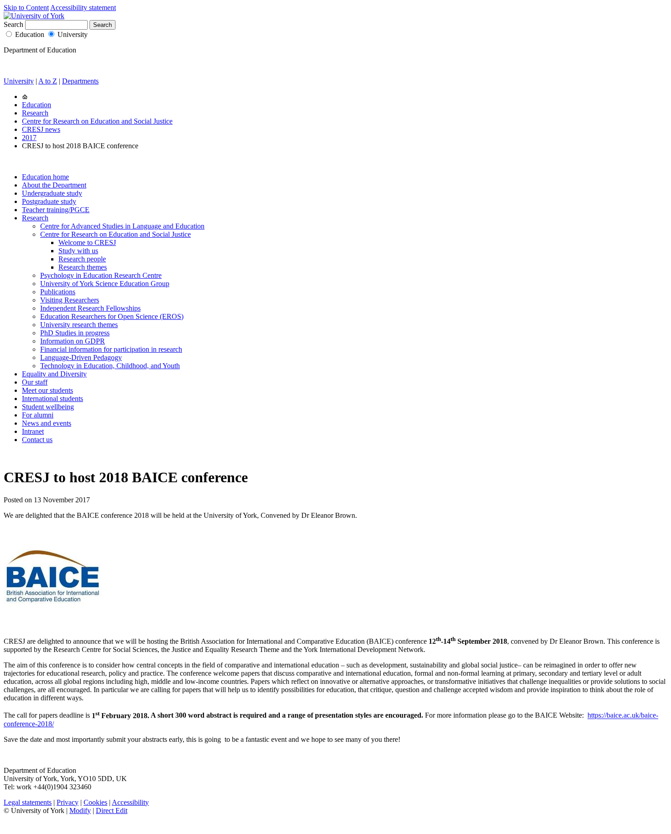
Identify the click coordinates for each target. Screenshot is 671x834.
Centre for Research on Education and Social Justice (97, 121)
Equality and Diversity (54, 374)
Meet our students (47, 390)
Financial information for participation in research (111, 349)
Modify (80, 810)
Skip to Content (26, 7)
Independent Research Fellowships (90, 308)
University (73, 34)
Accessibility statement (83, 7)
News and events (46, 423)
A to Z (47, 81)
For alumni (37, 415)
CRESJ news (41, 129)
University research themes (79, 324)
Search (13, 24)
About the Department (54, 185)
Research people (82, 259)
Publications (57, 292)
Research (35, 113)
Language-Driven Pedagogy (81, 357)
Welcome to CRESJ (87, 242)
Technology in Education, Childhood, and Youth (110, 366)
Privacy (68, 802)
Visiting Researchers (69, 300)
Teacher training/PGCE (55, 210)
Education (29, 34)
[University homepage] (25, 96)
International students (52, 398)
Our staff (34, 382)
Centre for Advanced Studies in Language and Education (122, 226)
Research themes (82, 267)
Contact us (37, 439)
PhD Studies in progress (75, 333)
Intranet (33, 431)
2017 (29, 137)
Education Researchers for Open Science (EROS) (111, 316)
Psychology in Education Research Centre (101, 275)
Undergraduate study (52, 193)
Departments (80, 81)
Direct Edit (111, 810)
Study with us (78, 251)
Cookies (95, 802)
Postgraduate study (49, 201)
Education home (45, 177)
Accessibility (130, 802)
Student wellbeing (48, 407)
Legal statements (28, 802)
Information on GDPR (72, 341)
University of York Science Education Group (104, 283)
